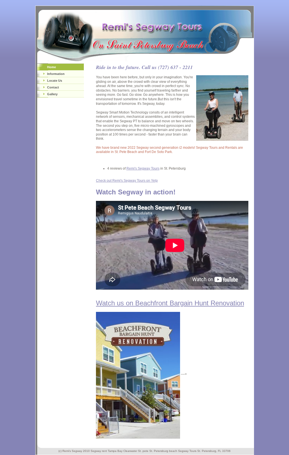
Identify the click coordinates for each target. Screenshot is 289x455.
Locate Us (54, 80)
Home (51, 67)
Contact (53, 87)
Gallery (52, 94)
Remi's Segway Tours (142, 168)
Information (56, 74)
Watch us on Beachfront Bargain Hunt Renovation (170, 303)
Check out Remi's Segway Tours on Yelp (127, 181)
